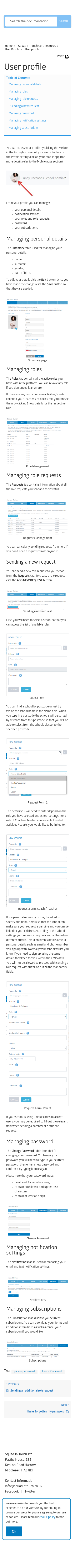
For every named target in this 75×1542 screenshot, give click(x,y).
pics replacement (24, 1372)
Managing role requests (23, 99)
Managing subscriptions (23, 128)
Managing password (21, 113)
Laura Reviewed (52, 1372)
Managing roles (18, 92)
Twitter (30, 1492)
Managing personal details (25, 85)
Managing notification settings (27, 121)
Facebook (12, 1492)
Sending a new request (24, 106)
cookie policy (47, 1517)
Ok (14, 1531)
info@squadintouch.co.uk (23, 1486)
